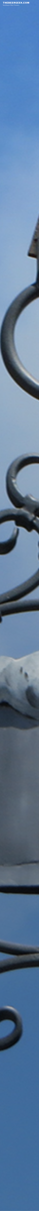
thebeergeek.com (16, 2)
